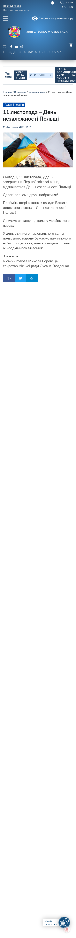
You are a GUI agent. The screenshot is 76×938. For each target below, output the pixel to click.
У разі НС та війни (20, 75)
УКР (64, 6)
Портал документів (16, 10)
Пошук (69, 2)
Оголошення (41, 75)
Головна (7, 92)
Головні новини (36, 92)
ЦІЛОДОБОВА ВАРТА (32, 52)
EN (71, 6)
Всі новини (20, 92)
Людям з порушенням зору (55, 18)
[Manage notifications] (67, 929)
